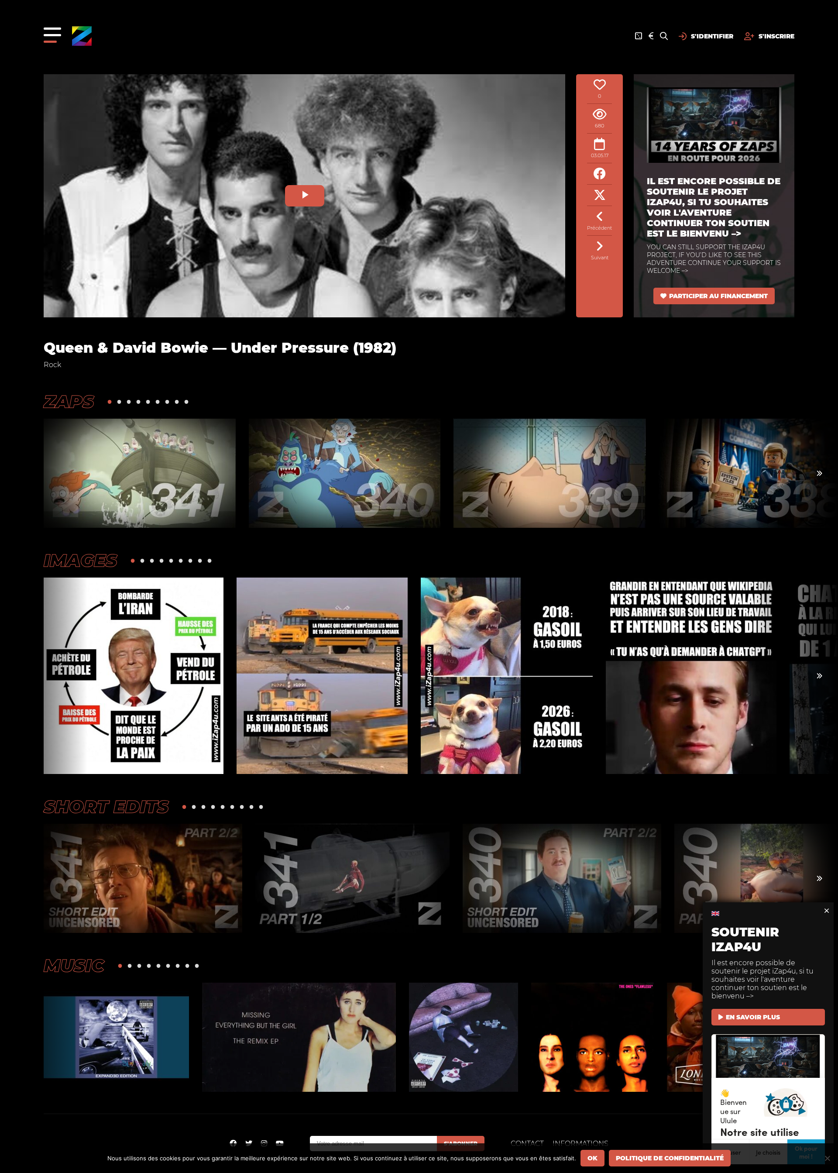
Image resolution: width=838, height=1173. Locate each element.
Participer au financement (718, 296)
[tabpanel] (140, 473)
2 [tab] (119, 401)
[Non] (827, 1158)
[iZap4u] (82, 36)
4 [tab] (138, 401)
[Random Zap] (638, 36)
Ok (592, 1158)
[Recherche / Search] (664, 36)
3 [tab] (128, 401)
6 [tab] (157, 401)
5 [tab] (148, 401)
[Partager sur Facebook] (599, 174)
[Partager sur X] (599, 195)
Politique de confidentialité (670, 1158)
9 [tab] (186, 401)
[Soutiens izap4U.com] (651, 36)
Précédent (599, 228)
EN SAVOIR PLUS (753, 1017)
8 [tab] (176, 401)
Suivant (599, 258)
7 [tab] (167, 401)
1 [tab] (109, 401)
